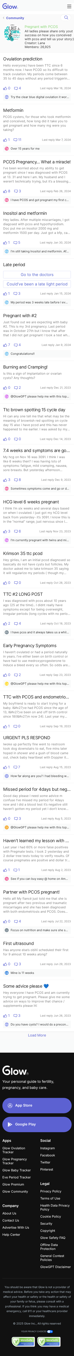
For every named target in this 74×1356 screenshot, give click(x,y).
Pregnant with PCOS (41, 27)
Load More (37, 1035)
